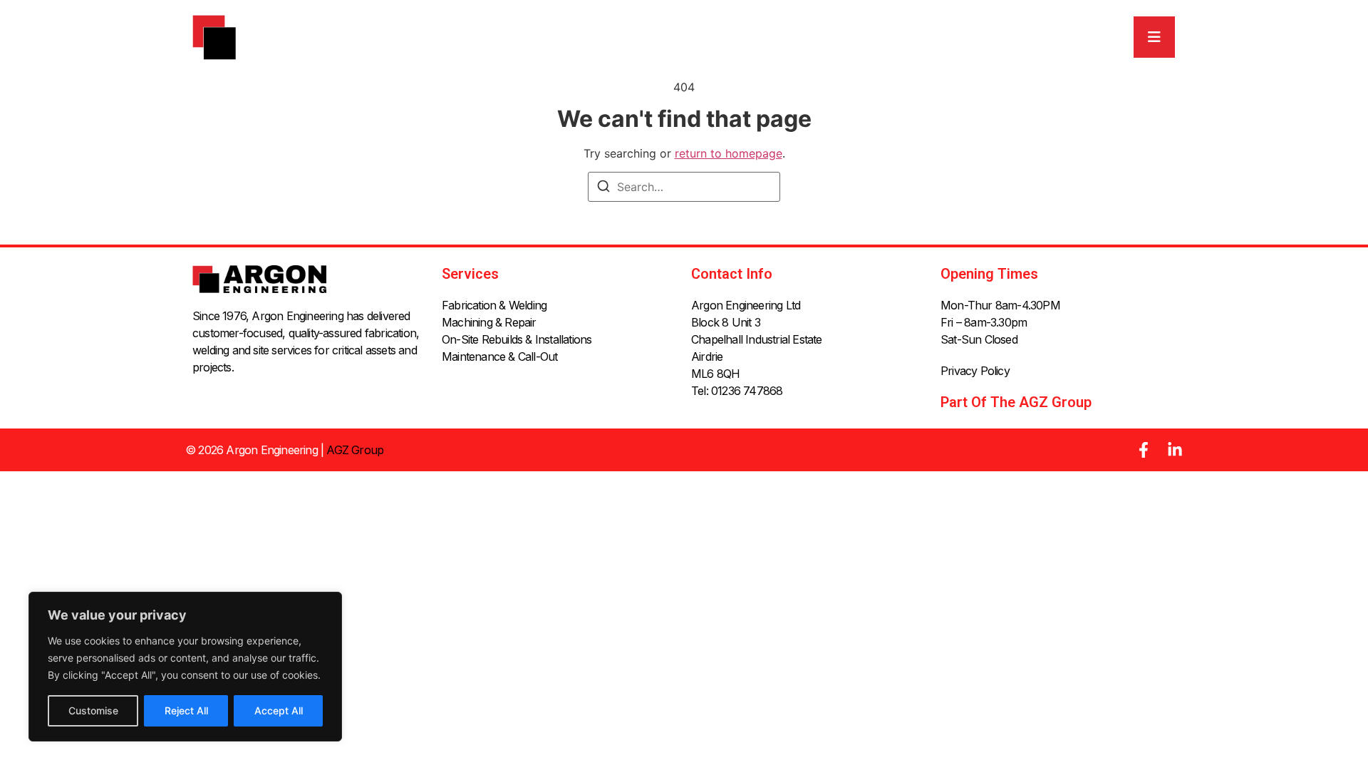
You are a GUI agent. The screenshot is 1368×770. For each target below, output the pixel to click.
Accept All (278, 710)
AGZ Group (354, 450)
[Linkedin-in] (1175, 450)
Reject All (186, 710)
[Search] (603, 188)
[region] (185, 666)
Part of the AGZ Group (1016, 402)
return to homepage (728, 153)
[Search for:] (684, 187)
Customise (93, 710)
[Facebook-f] (1143, 450)
